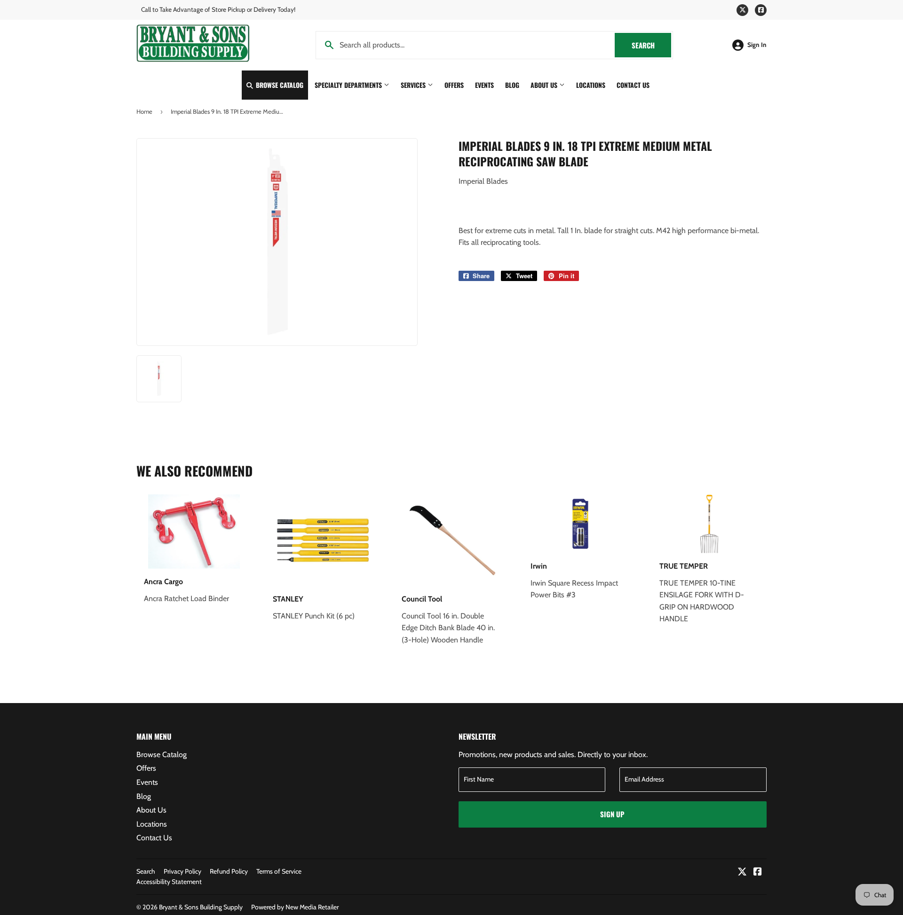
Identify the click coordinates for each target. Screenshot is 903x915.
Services (414, 85)
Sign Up (612, 814)
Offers (454, 85)
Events (484, 85)
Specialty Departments (349, 85)
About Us (545, 85)
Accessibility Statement (169, 881)
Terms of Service (278, 871)
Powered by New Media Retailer (295, 907)
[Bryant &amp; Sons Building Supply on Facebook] (757, 872)
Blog (512, 85)
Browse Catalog (278, 85)
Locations (590, 85)
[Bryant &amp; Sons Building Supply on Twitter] (742, 872)
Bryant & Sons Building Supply (201, 907)
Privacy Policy (182, 871)
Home (144, 111)
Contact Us (633, 85)
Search (651, 45)
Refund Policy (229, 871)
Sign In (757, 44)
